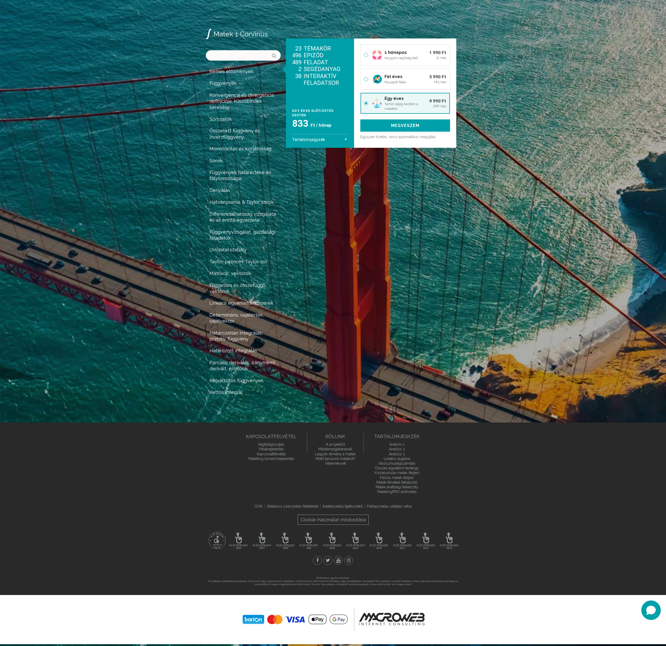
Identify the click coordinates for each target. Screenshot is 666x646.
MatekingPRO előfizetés (397, 492)
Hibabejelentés (271, 449)
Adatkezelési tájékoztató (342, 506)
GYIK (258, 506)
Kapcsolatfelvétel (271, 454)
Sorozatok (220, 119)
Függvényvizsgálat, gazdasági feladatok (242, 235)
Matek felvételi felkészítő (396, 482)
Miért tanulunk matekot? (335, 459)
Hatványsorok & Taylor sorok (241, 202)
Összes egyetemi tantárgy (397, 468)
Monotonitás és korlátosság (240, 148)
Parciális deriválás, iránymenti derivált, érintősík (242, 365)
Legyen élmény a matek (335, 454)
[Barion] (295, 619)
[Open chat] (651, 610)
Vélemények (335, 463)
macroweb (392, 619)
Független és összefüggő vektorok (237, 288)
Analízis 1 (397, 444)
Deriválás (219, 190)
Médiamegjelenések (335, 449)
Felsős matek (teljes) (397, 478)
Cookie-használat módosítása (333, 519)
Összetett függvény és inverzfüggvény (234, 133)
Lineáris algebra (397, 459)
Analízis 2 (397, 449)
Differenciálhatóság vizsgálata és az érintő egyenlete (242, 217)
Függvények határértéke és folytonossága (240, 175)
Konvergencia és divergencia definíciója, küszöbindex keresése (241, 101)
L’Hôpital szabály (228, 249)
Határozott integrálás (233, 350)
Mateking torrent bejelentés (271, 459)
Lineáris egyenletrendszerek (241, 303)
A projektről (335, 444)
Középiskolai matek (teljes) (397, 473)
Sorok (215, 160)
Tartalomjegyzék (308, 139)
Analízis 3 (397, 454)
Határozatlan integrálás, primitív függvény (236, 336)
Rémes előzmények (231, 71)
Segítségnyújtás (271, 444)
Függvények (223, 83)
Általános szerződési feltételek (292, 506)
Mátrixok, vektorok (230, 273)
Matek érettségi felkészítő (397, 487)
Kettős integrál (225, 392)
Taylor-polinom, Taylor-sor (238, 261)
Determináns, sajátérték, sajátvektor (236, 318)
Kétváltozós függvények (236, 380)
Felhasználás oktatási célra (389, 506)
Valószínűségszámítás (396, 463)
